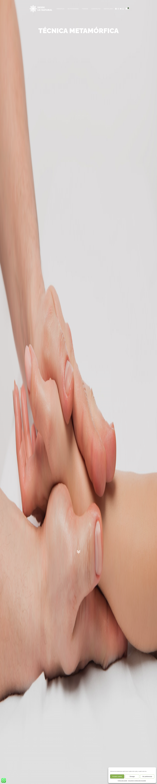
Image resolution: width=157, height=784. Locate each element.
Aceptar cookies (117, 776)
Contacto (95, 9)
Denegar (132, 776)
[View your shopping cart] (127, 8)
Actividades (73, 9)
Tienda (85, 9)
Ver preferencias (147, 776)
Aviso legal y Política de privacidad (137, 780)
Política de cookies (122, 780)
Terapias (60, 9)
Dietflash (108, 9)
